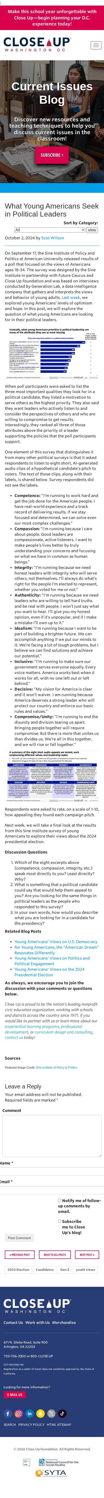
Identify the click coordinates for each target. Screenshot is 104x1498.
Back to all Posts (55, 1254)
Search (10, 1425)
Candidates (45, 1270)
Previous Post (21, 1254)
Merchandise (64, 1322)
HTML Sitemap (59, 1425)
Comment (11, 1110)
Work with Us (37, 1322)
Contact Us (13, 1322)
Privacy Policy (31, 1425)
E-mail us (14, 1395)
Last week (71, 297)
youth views (85, 1270)
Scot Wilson (52, 238)
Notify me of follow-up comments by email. (79, 1206)
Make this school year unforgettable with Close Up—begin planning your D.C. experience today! (52, 17)
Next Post (86, 1254)
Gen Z (64, 1270)
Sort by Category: (81, 223)
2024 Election (18, 1270)
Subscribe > (52, 155)
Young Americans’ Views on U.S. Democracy (56, 941)
